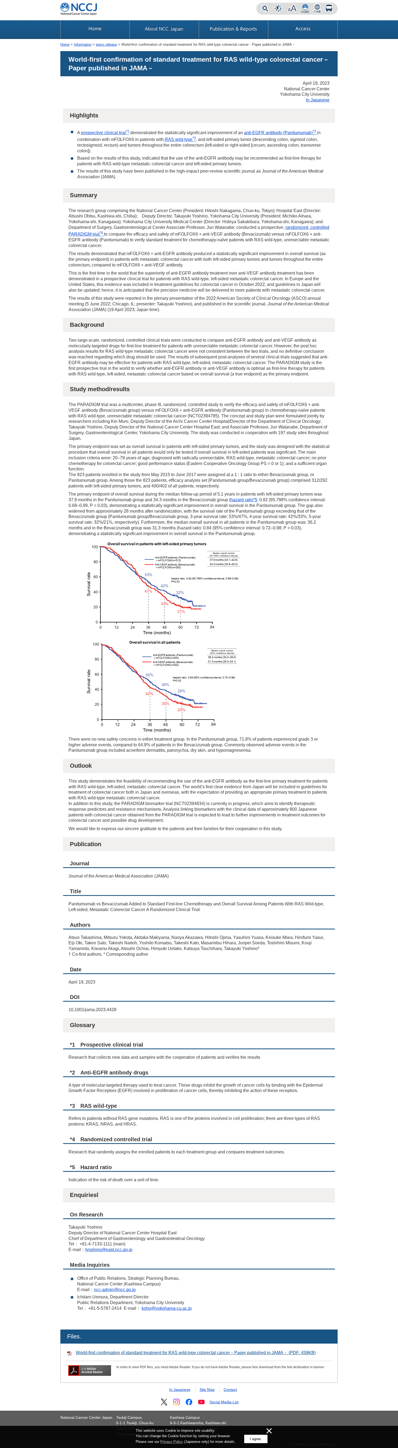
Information (83, 44)
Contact (230, 1389)
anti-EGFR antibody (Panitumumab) (280, 132)
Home (65, 44)
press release (106, 44)
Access (329, 9)
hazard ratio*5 (243, 499)
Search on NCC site (265, 9)
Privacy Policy (171, 1442)
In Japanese (318, 100)
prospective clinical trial (105, 132)
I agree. (256, 1439)
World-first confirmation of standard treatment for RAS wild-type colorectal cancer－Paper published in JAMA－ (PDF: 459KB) (196, 1352)
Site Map (207, 1389)
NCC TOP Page (305, 9)
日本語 (317, 9)
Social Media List (224, 1402)
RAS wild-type (180, 139)
